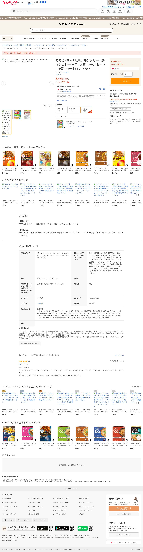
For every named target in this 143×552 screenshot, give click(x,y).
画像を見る (5, 136)
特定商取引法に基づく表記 (29, 538)
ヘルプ (139, 7)
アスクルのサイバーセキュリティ (11, 538)
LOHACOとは (12, 535)
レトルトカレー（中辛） (78, 45)
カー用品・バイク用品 (59, 514)
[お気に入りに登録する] (50, 106)
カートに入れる (125, 81)
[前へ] (3, 83)
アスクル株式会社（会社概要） (11, 540)
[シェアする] (45, 106)
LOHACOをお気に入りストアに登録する (124, 542)
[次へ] (51, 83)
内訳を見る (102, 89)
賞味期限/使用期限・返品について (121, 112)
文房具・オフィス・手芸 (86, 510)
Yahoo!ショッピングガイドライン (78, 549)
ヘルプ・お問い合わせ (123, 514)
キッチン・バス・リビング (86, 502)
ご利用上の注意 (57, 535)
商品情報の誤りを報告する (30, 343)
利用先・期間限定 (67, 91)
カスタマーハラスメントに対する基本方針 (40, 535)
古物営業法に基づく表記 (62, 538)
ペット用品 (5, 510)
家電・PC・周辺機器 (33, 514)
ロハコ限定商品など (7, 498)
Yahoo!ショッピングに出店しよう (124, 7)
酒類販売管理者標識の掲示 (46, 538)
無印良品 (81, 514)
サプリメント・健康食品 (60, 506)
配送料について (115, 101)
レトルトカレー (62, 45)
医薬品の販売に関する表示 (78, 538)
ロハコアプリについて (20, 529)
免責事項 (65, 549)
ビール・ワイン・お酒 (34, 502)
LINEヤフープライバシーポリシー (24, 549)
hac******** (22, 364)
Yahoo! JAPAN (107, 7)
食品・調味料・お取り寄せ (24, 45)
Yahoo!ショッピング (7, 549)
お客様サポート (22, 535)
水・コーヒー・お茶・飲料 (9, 502)
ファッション (31, 510)
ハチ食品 (66, 72)
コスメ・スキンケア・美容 (35, 498)
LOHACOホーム (7, 45)
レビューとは (119, 355)
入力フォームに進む (123, 535)
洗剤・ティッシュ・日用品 (60, 502)
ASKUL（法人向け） (93, 538)
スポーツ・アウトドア (59, 510)
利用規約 (58, 549)
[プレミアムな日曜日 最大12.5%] (71, 18)
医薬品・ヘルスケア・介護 (86, 506)
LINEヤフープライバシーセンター (45, 549)
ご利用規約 (86, 535)
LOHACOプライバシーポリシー (73, 535)
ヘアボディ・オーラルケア (9, 506)
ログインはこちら (62, 100)
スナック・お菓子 (84, 498)
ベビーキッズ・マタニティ (35, 506)
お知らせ (4, 535)
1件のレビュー (60, 75)
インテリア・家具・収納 (9, 514)
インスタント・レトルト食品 (45, 45)
